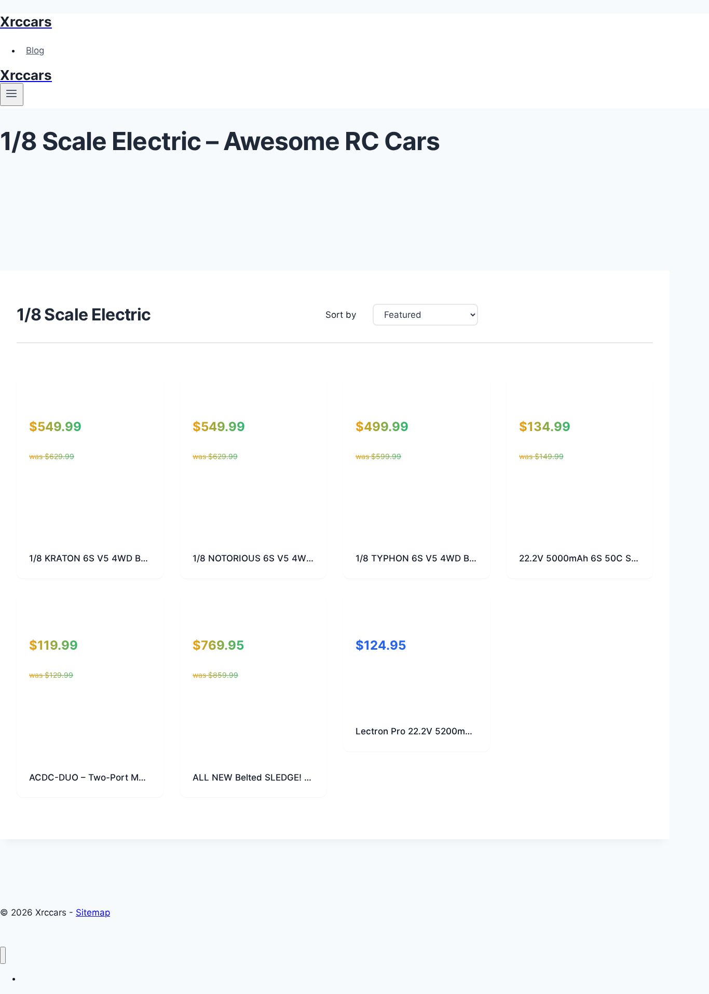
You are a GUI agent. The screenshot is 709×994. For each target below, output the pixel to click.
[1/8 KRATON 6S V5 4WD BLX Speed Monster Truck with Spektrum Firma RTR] (90, 529)
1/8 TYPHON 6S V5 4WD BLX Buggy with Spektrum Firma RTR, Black (417, 558)
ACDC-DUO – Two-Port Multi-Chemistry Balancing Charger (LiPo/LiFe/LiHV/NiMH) (90, 777)
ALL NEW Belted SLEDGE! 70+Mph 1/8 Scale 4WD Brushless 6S (254, 777)
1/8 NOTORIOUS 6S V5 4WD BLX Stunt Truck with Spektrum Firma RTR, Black (254, 558)
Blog (35, 50)
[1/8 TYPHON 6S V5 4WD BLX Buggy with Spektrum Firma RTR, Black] (416, 529)
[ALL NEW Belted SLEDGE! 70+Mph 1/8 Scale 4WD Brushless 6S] (253, 748)
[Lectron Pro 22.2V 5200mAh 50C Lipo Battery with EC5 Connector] (416, 702)
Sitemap (93, 912)
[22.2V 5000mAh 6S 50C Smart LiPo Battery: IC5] (580, 529)
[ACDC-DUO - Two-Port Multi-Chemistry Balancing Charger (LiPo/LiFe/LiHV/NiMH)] (90, 748)
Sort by (340, 315)
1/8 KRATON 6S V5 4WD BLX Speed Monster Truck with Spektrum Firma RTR (90, 558)
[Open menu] (11, 94)
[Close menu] (3, 955)
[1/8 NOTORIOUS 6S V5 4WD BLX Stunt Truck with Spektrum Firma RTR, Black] (253, 529)
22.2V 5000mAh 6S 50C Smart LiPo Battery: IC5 (580, 558)
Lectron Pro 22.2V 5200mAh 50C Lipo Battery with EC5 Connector (417, 731)
